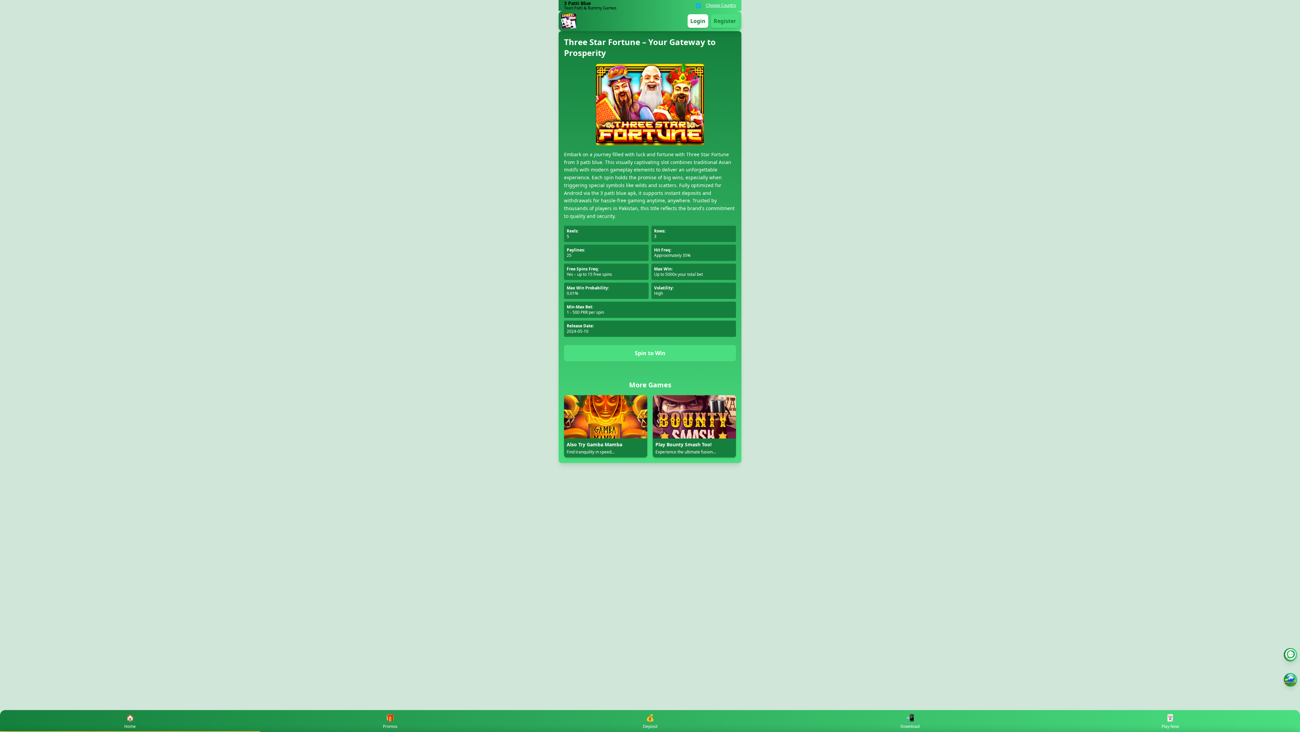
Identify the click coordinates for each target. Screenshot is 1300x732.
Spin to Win (650, 353)
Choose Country (721, 5)
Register (725, 21)
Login (698, 21)
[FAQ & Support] (1290, 655)
